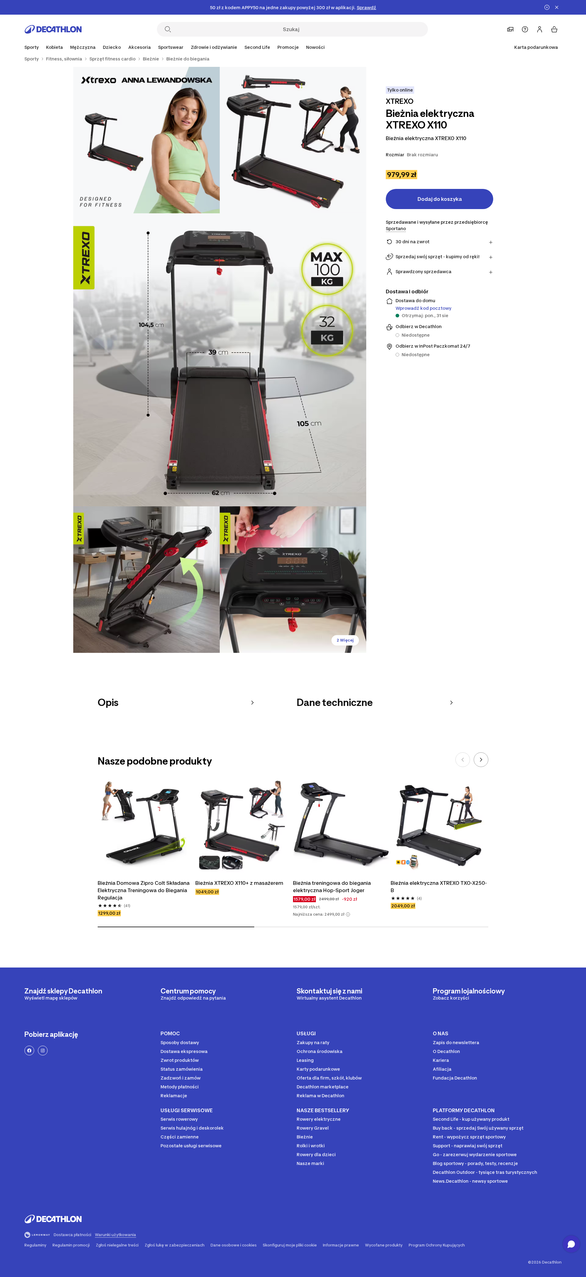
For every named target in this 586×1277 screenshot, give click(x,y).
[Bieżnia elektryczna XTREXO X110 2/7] (146, 140)
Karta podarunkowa (536, 47)
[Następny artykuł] (481, 759)
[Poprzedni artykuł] (462, 759)
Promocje (288, 47)
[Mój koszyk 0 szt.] (554, 29)
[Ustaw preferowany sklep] (510, 29)
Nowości (315, 47)
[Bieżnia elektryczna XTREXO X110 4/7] (146, 579)
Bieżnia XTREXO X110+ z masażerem (239, 883)
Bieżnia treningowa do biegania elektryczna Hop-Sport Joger (332, 886)
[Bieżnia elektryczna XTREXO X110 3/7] (219, 359)
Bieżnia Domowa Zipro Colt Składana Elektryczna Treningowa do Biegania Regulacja (144, 890)
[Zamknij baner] (557, 7)
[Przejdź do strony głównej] (53, 29)
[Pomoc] (525, 29)
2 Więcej (345, 640)
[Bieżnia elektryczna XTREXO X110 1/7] (293, 140)
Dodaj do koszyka (440, 199)
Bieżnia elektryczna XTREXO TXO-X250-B (439, 886)
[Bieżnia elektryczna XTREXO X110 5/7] (293, 579)
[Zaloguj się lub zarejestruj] (539, 29)
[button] (347, 914)
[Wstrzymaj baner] (547, 7)
